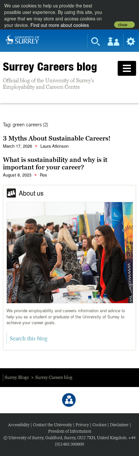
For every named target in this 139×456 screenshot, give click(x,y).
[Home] (22, 39)
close (122, 25)
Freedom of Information (69, 431)
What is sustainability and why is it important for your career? (55, 163)
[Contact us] (69, 400)
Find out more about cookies (59, 25)
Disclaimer (119, 424)
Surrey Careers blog (50, 66)
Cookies (99, 424)
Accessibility (18, 424)
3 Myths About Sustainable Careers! (57, 138)
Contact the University (52, 424)
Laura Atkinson (54, 146)
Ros (43, 175)
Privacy (82, 424)
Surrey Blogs (17, 377)
